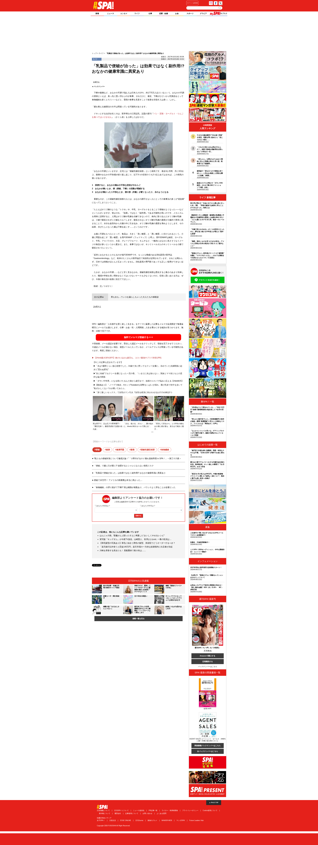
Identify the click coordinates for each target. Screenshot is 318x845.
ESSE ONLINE (126, 820)
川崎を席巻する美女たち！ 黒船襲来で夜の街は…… (123, 550)
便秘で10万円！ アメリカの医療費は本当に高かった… (118, 480)
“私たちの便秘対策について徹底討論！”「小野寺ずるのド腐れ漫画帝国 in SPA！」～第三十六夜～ (137, 458)
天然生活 (112, 820)
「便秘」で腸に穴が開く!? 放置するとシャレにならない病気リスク (124, 466)
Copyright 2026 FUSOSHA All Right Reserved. (113, 826)
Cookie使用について (210, 810)
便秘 (98, 450)
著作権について (105, 813)
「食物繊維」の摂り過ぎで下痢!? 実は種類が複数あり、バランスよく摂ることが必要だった (135, 487)
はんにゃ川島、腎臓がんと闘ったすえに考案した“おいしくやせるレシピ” (132, 535)
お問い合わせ (148, 813)
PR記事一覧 (153, 810)
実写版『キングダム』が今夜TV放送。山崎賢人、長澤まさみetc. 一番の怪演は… (135, 539)
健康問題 (120, 450)
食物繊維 (165, 450)
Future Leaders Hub (196, 820)
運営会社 (118, 813)
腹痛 (133, 450)
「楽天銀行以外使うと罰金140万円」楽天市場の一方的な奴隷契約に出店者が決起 (136, 547)
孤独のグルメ (153, 820)
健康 (108, 450)
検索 (220, 8)
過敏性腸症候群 (148, 450)
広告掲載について (103, 810)
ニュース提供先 (139, 810)
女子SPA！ (101, 820)
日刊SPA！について (121, 810)
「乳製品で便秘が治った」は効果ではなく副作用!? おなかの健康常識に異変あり (130, 473)
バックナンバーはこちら (207, 666)
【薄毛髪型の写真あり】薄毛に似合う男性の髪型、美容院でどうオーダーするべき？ (137, 543)
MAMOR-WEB (167, 820)
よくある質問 (161, 813)
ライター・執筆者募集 (170, 810)
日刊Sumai (139, 820)
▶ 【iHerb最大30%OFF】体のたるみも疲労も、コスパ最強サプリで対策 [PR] (126, 358)
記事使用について (132, 813)
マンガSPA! (180, 820)
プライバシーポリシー (190, 810)
